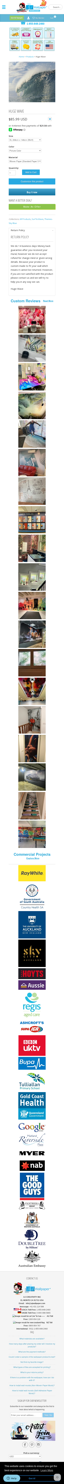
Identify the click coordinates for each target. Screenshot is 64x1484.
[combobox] (55, 7)
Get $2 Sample (17, 18)
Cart (51, 17)
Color (11, 146)
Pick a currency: (32, 1453)
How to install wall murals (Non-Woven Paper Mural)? (32, 1385)
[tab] (32, 230)
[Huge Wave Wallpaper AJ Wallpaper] (32, 82)
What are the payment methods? (32, 1351)
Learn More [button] (47, 1470)
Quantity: (14, 168)
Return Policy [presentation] (18, 230)
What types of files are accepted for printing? (32, 1367)
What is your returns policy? (32, 1372)
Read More (48, 300)
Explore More (32, 858)
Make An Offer (32, 206)
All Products (25, 219)
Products (30, 56)
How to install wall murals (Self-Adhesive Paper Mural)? (32, 1392)
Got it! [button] (32, 1478)
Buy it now (32, 192)
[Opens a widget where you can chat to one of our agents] (11, 1478)
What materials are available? (32, 1338)
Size (11, 136)
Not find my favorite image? (32, 1362)
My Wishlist (40, 18)
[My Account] (28, 18)
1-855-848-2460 (35, 23)
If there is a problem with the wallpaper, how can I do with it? (32, 1378)
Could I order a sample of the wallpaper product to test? (32, 1356)
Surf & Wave (37, 219)
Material (13, 157)
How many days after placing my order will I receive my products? (32, 1345)
